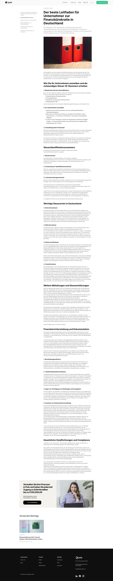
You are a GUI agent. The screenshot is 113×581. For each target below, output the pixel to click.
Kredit (40, 559)
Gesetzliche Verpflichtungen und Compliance (27, 31)
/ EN (86, 2)
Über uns (73, 2)
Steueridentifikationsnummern (27, 17)
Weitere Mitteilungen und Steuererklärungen (26, 23)
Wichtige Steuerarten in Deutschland (28, 20)
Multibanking (42, 565)
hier (50, 324)
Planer (40, 562)
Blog (79, 2)
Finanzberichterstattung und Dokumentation (27, 27)
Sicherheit (59, 565)
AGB (58, 562)
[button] (65, 2)
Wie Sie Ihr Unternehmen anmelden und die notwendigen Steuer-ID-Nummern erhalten (29, 14)
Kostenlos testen (102, 2)
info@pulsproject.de (80, 569)
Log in (92, 2)
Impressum (60, 559)
